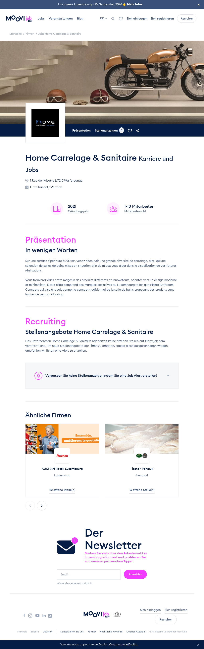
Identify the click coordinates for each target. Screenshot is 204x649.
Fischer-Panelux (141, 469)
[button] (41, 505)
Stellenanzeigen (108, 130)
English (35, 631)
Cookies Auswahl (136, 631)
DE (102, 18)
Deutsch (47, 631)
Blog (80, 18)
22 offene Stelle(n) (62, 490)
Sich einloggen (137, 18)
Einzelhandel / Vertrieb (46, 187)
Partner (91, 631)
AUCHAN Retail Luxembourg (62, 469)
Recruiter (187, 18)
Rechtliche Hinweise (111, 631)
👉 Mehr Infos (132, 4)
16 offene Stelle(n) (141, 490)
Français (22, 631)
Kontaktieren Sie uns (71, 631)
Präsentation (81, 130)
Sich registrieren (162, 18)
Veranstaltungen (61, 18)
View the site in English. (123, 644)
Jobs (41, 18)
